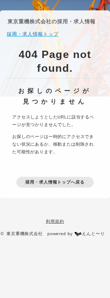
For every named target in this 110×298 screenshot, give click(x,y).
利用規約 (55, 221)
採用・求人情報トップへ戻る (55, 182)
